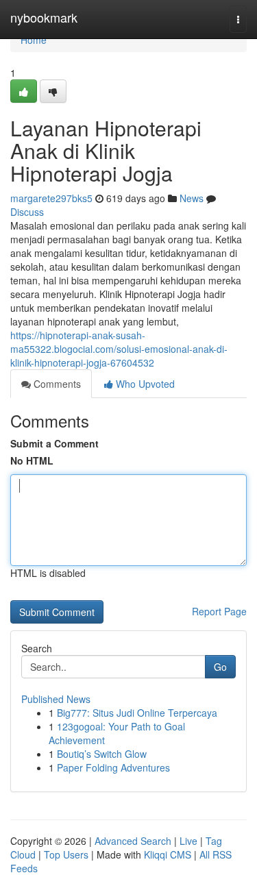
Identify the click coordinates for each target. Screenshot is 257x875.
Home (34, 40)
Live (188, 841)
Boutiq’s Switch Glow (102, 754)
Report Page (219, 611)
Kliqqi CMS (167, 854)
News (192, 198)
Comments (56, 384)
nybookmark (43, 17)
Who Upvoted (144, 384)
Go (220, 667)
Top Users (66, 854)
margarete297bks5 (51, 198)
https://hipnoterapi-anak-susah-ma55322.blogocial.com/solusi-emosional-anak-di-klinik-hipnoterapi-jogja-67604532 (119, 348)
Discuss (27, 212)
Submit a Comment (54, 443)
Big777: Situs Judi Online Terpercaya (137, 712)
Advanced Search (133, 841)
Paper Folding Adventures (113, 767)
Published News (55, 699)
